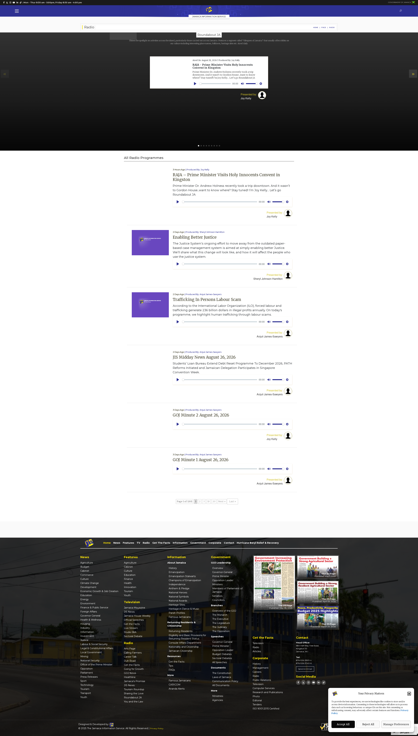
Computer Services (263, 688)
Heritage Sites (177, 604)
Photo (256, 696)
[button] (409, 693)
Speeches (217, 636)
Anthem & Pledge (179, 588)
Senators (217, 596)
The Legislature (221, 623)
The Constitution (221, 673)
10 (208, 501)
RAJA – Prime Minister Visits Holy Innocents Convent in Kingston (226, 177)
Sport (83, 680)
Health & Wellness (90, 619)
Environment (87, 603)
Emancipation (177, 572)
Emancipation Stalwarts (182, 576)
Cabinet (84, 570)
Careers (257, 671)
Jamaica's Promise (134, 681)
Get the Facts (161, 542)
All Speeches (219, 662)
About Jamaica (176, 562)
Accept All (343, 724)
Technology (87, 685)
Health (128, 583)
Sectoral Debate (133, 636)
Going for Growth (134, 669)
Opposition (86, 668)
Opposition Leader (222, 580)
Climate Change (89, 583)
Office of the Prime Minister (96, 664)
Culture (84, 579)
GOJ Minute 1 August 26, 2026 (200, 459)
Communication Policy (225, 681)
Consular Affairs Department (185, 642)
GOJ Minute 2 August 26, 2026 (201, 415)
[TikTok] (323, 682)
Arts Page (129, 648)
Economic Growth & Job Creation (99, 591)
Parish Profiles (177, 612)
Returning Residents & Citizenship (181, 624)
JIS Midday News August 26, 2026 (204, 357)
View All (123, 34)
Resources (174, 656)
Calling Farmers (133, 652)
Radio (146, 542)
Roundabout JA (133, 697)
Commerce (86, 574)
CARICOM (174, 684)
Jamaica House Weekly (137, 615)
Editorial (257, 700)
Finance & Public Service (94, 607)
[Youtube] (313, 682)
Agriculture (86, 562)
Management (260, 667)
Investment (87, 636)
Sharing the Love (134, 693)
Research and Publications (268, 692)
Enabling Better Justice (195, 237)
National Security (90, 660)
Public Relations (262, 680)
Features (128, 542)
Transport (85, 693)
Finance (128, 579)
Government (198, 542)
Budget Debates (222, 654)
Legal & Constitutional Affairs (96, 648)
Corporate (215, 542)
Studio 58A (130, 632)
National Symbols (179, 596)
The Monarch (219, 614)
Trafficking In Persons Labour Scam (207, 299)
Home (315, 27)
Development (88, 587)
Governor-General (222, 572)
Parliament (86, 672)
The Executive (220, 618)
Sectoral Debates (222, 658)
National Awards (178, 600)
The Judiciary (219, 627)
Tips (171, 665)
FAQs (172, 669)
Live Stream (131, 628)
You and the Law (133, 701)
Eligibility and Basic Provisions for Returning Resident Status (187, 637)
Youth (83, 697)
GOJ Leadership (221, 562)
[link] (4, 2)
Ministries (217, 696)
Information (180, 542)
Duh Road (130, 660)
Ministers (217, 584)
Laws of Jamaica (221, 677)
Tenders (257, 704)
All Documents (220, 685)
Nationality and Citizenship (184, 646)
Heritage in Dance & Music (184, 608)
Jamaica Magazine (134, 607)
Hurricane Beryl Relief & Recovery (258, 542)
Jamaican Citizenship (181, 650)
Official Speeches (134, 619)
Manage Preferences (396, 724)
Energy (84, 599)
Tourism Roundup (134, 689)
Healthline (130, 677)
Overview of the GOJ (224, 610)
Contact (229, 542)
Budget (84, 566)
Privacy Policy (156, 728)
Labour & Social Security (94, 644)
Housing (85, 623)
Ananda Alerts (177, 688)
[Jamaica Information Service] (209, 10)
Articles (257, 651)
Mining (84, 656)
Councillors (218, 600)
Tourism (84, 689)
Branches (217, 605)
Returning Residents (180, 631)
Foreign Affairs (88, 611)
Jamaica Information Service (209, 16)
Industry (85, 627)
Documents (218, 667)
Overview (217, 568)
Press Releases (89, 676)
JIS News (129, 611)
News (116, 542)
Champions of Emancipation (185, 580)
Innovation (130, 587)
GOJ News (130, 673)
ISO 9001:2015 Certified (266, 708)
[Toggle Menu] (17, 11)
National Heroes (178, 592)
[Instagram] (308, 682)
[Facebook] (298, 682)
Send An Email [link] (305, 669)
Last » (232, 501)
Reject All (368, 724)
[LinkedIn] (318, 682)
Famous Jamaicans (180, 617)
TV (138, 542)
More (170, 675)
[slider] (219, 201)
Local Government (91, 652)
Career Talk (130, 656)
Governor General (90, 615)
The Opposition (221, 631)
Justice (84, 640)
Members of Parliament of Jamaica (227, 590)
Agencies (217, 700)
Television (258, 643)
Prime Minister (220, 576)
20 (213, 501)
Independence (177, 584)
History (173, 568)
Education (86, 595)
